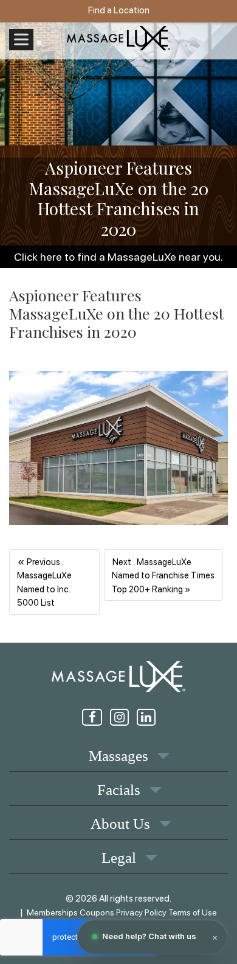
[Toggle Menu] (21, 39)
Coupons (97, 912)
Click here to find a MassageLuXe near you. (118, 256)
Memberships (52, 912)
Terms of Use (192, 912)
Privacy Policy (141, 912)
